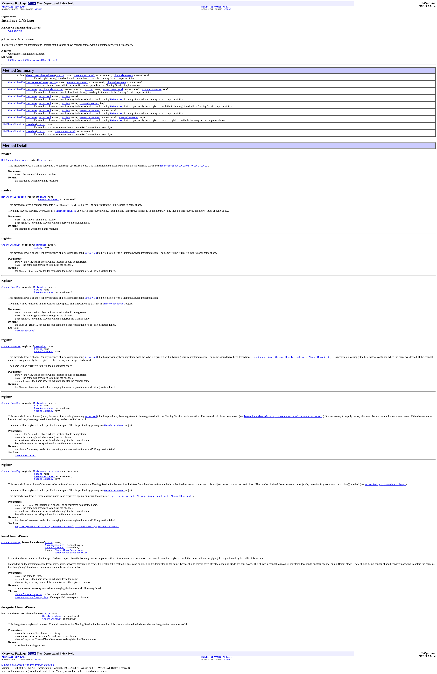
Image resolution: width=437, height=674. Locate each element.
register (31, 89)
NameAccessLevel (84, 75)
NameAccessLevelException (71, 552)
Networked (45, 96)
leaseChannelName (37, 82)
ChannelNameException (68, 550)
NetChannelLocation (51, 89)
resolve (31, 124)
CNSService (15, 30)
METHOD (38, 9)
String (60, 75)
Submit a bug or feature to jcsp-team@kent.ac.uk (27, 664)
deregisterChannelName (40, 75)
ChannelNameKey (123, 75)
